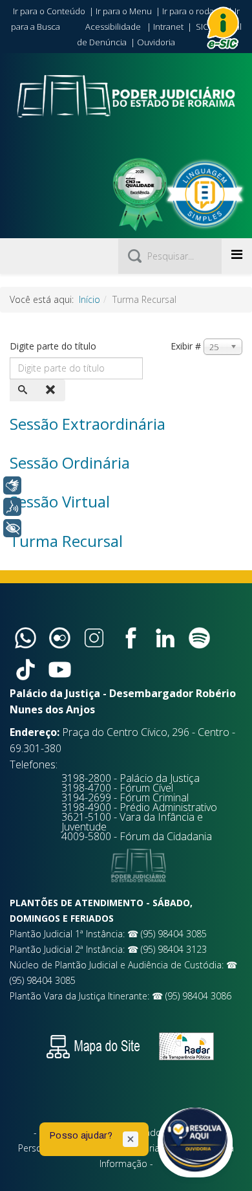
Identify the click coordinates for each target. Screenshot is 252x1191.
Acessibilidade (113, 26)
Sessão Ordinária (70, 462)
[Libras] (12, 485)
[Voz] (12, 507)
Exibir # (186, 346)
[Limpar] (51, 390)
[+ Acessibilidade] (12, 528)
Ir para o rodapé (193, 11)
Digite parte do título (54, 346)
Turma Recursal (66, 540)
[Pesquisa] (24, 390)
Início (89, 299)
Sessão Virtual (60, 501)
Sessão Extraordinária (87, 423)
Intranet (168, 26)
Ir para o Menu (124, 11)
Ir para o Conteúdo (49, 11)
